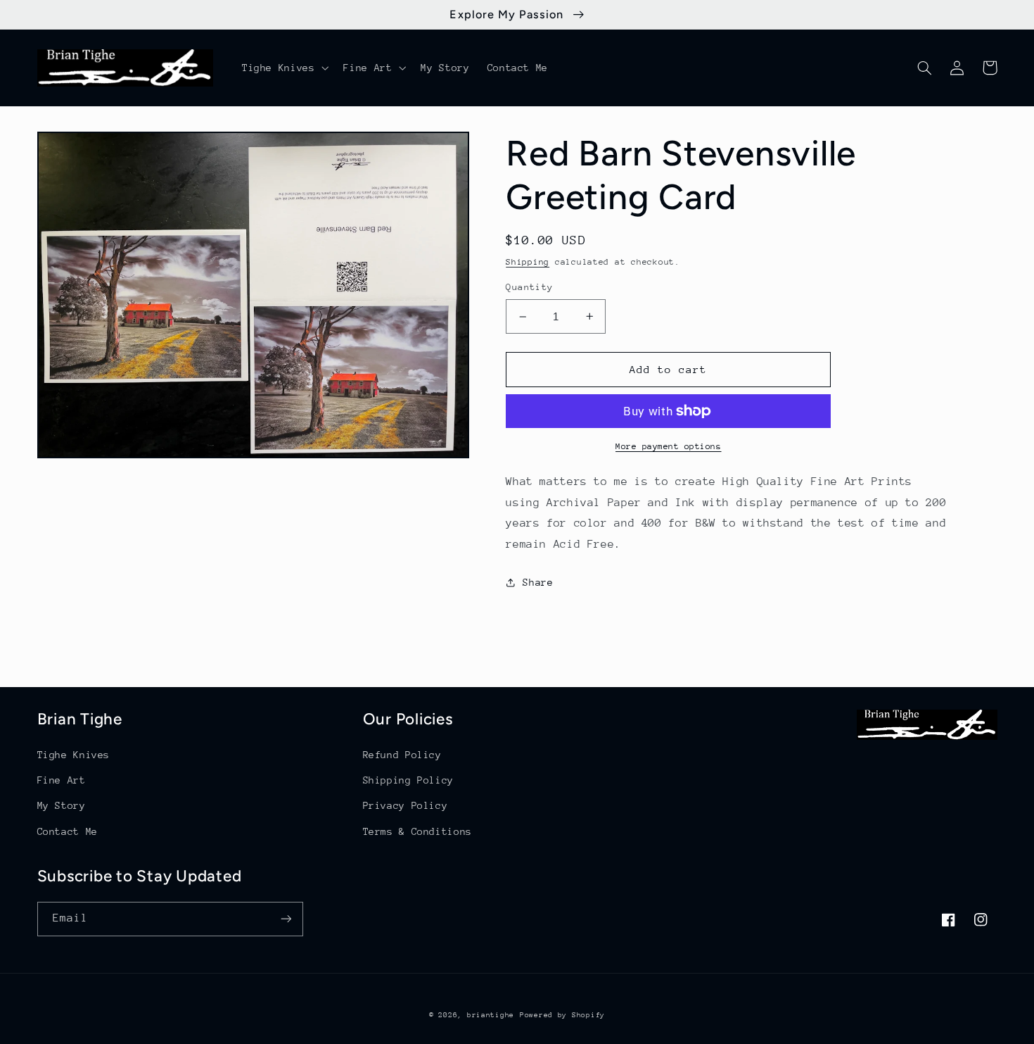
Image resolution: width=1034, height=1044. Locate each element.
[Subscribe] (285, 919)
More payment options (668, 446)
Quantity (529, 287)
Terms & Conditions (417, 831)
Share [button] (538, 582)
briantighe (490, 1015)
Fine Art (61, 780)
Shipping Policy (408, 780)
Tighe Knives (73, 754)
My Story (61, 805)
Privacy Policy (405, 805)
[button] (284, 67)
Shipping (527, 262)
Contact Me (67, 831)
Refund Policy (402, 754)
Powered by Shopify (562, 1015)
